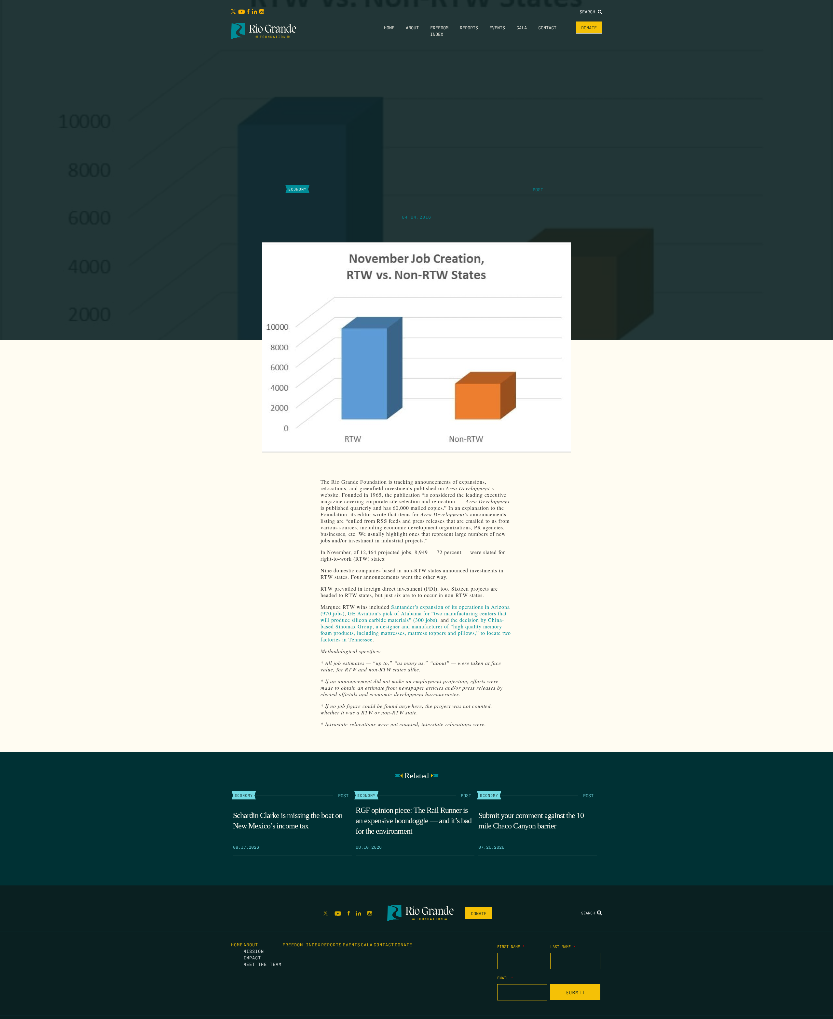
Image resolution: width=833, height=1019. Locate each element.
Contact (547, 27)
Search (589, 11)
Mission (253, 951)
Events (497, 27)
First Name (511, 946)
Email (505, 977)
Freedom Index (301, 944)
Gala (521, 27)
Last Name (562, 946)
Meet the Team (262, 964)
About (412, 27)
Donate (589, 27)
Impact (252, 957)
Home (389, 27)
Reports (469, 27)
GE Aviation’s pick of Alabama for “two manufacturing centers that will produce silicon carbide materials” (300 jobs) (414, 616)
